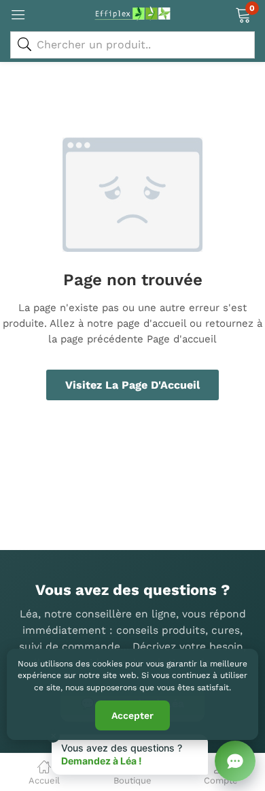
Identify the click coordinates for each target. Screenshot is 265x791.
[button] (242, 13)
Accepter (132, 715)
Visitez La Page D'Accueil (132, 384)
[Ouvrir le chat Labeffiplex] (235, 761)
